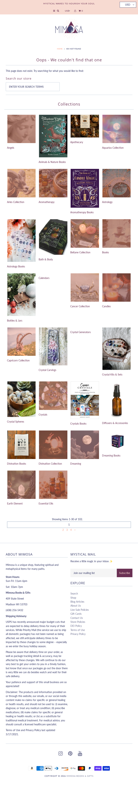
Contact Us (76, 617)
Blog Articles (77, 601)
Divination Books (16, 463)
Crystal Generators (80, 332)
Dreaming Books (111, 455)
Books (105, 252)
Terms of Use (77, 629)
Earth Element (15, 503)
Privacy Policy (78, 633)
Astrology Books (16, 266)
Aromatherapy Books (82, 212)
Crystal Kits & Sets (112, 374)
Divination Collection (50, 463)
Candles (106, 306)
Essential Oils (46, 503)
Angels (10, 147)
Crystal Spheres (15, 421)
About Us (75, 605)
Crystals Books (78, 423)
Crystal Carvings (47, 369)
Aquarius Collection (113, 147)
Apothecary (76, 142)
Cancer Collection (80, 306)
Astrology (107, 202)
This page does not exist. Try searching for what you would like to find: (45, 70)
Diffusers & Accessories (115, 423)
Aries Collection (15, 202)
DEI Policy (76, 625)
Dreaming (75, 463)
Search (74, 593)
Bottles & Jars (14, 320)
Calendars (44, 277)
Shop (73, 597)
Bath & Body (46, 259)
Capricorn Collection (18, 360)
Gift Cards (76, 613)
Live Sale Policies (79, 609)
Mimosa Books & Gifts (79, 776)
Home (60, 49)
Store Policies (77, 621)
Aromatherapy (46, 202)
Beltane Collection (80, 252)
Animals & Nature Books (52, 161)
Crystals (43, 414)
